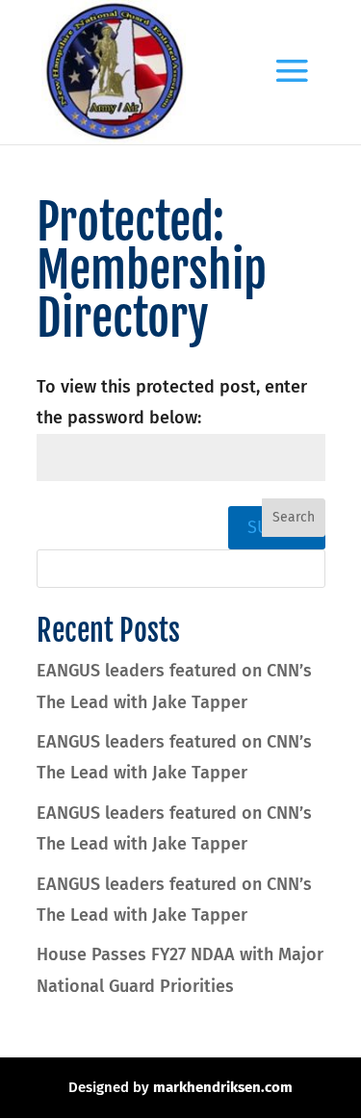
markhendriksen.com (223, 1087)
